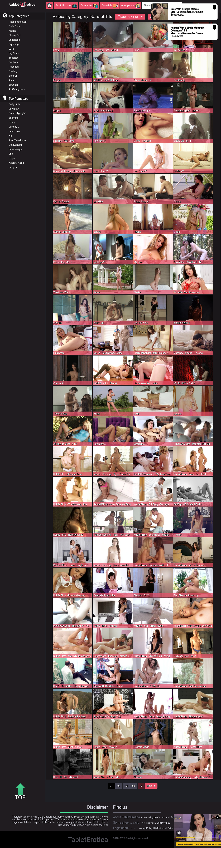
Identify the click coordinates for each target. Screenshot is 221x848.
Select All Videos (129, 16)
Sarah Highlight (17, 113)
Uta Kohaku (15, 144)
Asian (12, 80)
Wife (11, 48)
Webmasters (162, 817)
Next (150, 786)
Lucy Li (13, 167)
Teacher (13, 57)
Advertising (147, 817)
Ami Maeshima (17, 140)
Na (10, 135)
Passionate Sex (17, 21)
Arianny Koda (16, 162)
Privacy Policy (145, 828)
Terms (132, 828)
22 (141, 786)
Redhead (14, 66)
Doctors (13, 62)
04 (133, 786)
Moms (12, 30)
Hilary (12, 122)
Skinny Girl (14, 35)
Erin (11, 153)
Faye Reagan (16, 149)
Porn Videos (146, 822)
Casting (13, 71)
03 (126, 786)
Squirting (14, 44)
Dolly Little (14, 104)
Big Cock (14, 53)
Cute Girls (14, 26)
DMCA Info (160, 828)
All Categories (17, 89)
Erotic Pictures (162, 822)
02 (118, 786)
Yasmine (13, 117)
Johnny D (14, 126)
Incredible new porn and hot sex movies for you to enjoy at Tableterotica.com (22, 4)
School (13, 75)
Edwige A (14, 108)
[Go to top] (21, 791)
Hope (12, 158)
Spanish (13, 84)
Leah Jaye (14, 131)
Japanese (14, 39)
